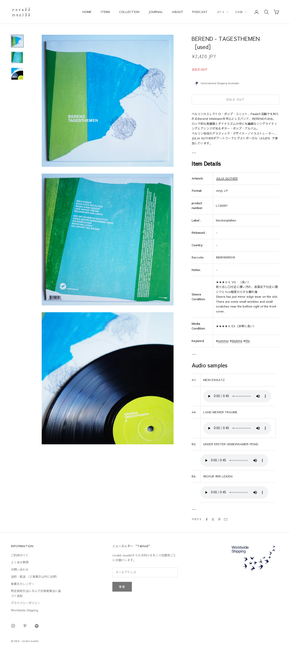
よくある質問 (20, 562)
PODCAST (200, 12)
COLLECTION (129, 12)
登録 (122, 586)
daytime (237, 341)
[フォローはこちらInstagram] (13, 626)
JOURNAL (155, 12)
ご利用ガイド (20, 555)
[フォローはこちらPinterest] (25, 626)
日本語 (238, 12)
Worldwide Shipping (24, 610)
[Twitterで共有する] (213, 519)
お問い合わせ (20, 570)
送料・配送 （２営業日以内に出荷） (35, 577)
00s (247, 341)
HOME (87, 12)
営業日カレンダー (22, 584)
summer (223, 341)
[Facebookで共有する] (206, 519)
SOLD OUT (235, 99)
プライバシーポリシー (25, 603)
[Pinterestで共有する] (219, 519)
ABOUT (177, 12)
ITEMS (105, 12)
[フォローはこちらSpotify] (36, 626)
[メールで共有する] (225, 519)
